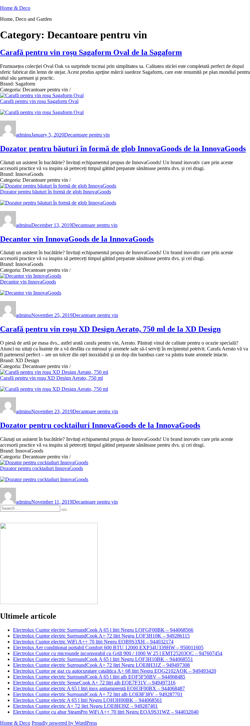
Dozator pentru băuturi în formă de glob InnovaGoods (55, 191)
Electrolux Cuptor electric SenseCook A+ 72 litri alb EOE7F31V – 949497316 (94, 682)
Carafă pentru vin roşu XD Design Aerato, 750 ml (51, 378)
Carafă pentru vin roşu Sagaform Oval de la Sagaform (91, 52)
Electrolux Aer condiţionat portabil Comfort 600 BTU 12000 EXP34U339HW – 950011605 (108, 647)
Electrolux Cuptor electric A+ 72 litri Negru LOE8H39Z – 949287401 (85, 706)
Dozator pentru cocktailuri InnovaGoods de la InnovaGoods (100, 425)
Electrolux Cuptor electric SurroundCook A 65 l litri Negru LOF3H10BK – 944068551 (103, 659)
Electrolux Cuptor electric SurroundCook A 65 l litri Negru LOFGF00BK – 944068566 (103, 630)
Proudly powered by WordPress (64, 723)
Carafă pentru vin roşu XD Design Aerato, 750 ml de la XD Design (110, 329)
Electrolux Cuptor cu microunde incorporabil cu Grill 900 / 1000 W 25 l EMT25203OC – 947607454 (117, 653)
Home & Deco (15, 8)
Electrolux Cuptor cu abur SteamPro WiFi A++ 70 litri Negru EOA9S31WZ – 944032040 (106, 712)
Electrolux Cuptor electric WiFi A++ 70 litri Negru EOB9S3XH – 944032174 (93, 641)
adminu (23, 135)
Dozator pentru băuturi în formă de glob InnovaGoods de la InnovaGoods (123, 148)
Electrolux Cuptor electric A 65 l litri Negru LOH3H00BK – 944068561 (87, 700)
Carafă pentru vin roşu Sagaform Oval (39, 101)
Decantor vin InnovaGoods (28, 281)
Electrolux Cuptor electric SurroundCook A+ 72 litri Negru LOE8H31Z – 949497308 (101, 665)
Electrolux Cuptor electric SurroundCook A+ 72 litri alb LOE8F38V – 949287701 (98, 694)
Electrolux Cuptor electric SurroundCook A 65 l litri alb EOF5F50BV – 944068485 (99, 677)
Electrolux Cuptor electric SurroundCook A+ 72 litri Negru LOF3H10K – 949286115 (101, 636)
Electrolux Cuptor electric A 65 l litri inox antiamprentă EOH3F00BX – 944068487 (99, 688)
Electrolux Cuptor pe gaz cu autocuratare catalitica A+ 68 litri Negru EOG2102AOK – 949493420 (114, 671)
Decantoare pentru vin (87, 135)
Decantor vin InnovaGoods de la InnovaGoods (77, 239)
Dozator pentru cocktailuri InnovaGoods (41, 468)
